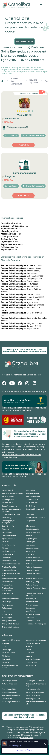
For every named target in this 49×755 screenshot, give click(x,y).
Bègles (20, 329)
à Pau (11, 223)
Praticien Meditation (33, 573)
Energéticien (30, 521)
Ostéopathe (6, 558)
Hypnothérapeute (8, 539)
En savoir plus (15, 745)
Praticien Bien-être (9, 561)
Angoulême (22, 297)
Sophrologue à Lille (9, 689)
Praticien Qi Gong (32, 582)
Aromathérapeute (32, 493)
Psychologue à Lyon (33, 699)
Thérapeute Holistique (10, 624)
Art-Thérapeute (8, 496)
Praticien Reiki (7, 585)
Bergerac (21, 326)
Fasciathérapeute (32, 529)
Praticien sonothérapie (10, 599)
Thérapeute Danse (9, 621)
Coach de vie (30, 506)
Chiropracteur (7, 503)
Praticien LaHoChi (32, 570)
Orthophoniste (7, 554)
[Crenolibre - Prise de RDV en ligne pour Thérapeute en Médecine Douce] (16, 5)
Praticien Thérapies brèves (36, 588)
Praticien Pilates (8, 582)
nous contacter (26, 738)
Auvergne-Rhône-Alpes (11, 640)
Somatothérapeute (33, 614)
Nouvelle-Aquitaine (33, 81)
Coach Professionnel (9, 506)
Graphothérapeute (9, 535)
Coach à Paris (7, 699)
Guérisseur (30, 535)
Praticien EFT (31, 564)
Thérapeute (30, 618)
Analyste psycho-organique (12, 493)
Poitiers (20, 271)
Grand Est (29, 646)
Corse (4, 646)
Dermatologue (7, 518)
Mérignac (21, 279)
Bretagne (5, 643)
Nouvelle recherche (24, 41)
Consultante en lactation (11, 514)
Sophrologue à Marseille (35, 681)
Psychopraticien (8, 605)
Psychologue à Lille (33, 689)
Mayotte (29, 656)
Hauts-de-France (8, 653)
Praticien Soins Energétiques (16, 81)
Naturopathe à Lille (33, 695)
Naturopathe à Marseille (35, 692)
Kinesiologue (30, 542)
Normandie (6, 659)
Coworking (30, 514)
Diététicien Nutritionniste (35, 518)
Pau (46, 81)
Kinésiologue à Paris (9, 692)
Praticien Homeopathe (34, 567)
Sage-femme (30, 611)
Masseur (5, 548)
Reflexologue (7, 608)
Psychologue (6, 602)
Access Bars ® (7, 490)
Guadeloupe (6, 650)
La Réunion (30, 653)
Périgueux (21, 323)
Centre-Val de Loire (33, 643)
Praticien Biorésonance (34, 561)
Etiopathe (6, 529)
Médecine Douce (8, 551)
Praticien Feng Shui (9, 567)
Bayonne (21, 286)
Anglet (20, 300)
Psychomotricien (32, 602)
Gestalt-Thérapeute (33, 532)
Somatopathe (7, 614)
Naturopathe (30, 551)
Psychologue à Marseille (11, 695)
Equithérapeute (8, 526)
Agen (19, 302)
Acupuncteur (30, 490)
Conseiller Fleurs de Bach (35, 509)
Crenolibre (7, 374)
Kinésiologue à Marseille (11, 702)
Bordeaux (21, 265)
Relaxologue (30, 608)
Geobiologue (7, 532)
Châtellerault (22, 305)
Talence (20, 294)
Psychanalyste (31, 599)
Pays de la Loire (31, 662)
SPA (3, 611)
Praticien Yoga (7, 593)
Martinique (6, 656)
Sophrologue (7, 618)
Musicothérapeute (32, 548)
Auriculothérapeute (33, 496)
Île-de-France (31, 665)
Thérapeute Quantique (10, 627)
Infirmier (5, 542)
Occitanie (5, 662)
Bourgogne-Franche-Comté (36, 640)
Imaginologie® (31, 539)
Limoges (21, 268)
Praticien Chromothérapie (11, 564)
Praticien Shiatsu (32, 585)
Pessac (20, 281)
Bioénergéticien (8, 500)
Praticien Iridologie (9, 570)
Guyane (28, 650)
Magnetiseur (30, 545)
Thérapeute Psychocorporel (36, 624)
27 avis (30, 111)
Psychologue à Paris (9, 681)
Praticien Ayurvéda (33, 558)
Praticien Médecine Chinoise (12, 579)
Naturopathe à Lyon (9, 684)
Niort (19, 284)
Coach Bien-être (32, 503)
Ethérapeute (30, 526)
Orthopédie (30, 554)
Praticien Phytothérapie (34, 579)
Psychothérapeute (32, 605)
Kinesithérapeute (8, 545)
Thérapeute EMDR (33, 621)
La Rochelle (22, 276)
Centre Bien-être (32, 500)
